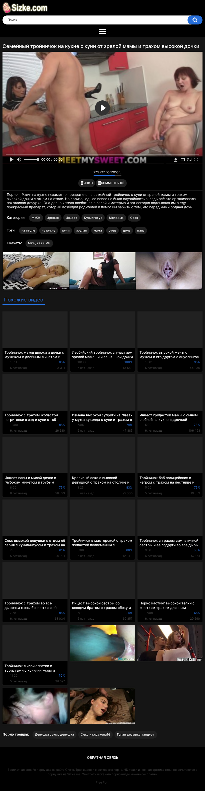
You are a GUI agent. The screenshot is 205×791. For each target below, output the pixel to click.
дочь (126, 230)
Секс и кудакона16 (95, 734)
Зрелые (53, 218)
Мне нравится (81, 173)
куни (66, 230)
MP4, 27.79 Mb (39, 243)
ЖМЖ (36, 218)
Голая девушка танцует (135, 734)
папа (140, 230)
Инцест (72, 218)
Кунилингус (93, 218)
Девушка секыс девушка (54, 734)
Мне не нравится (88, 173)
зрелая (81, 230)
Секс (134, 218)
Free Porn (102, 782)
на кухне (48, 230)
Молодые (116, 218)
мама (98, 230)
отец (112, 230)
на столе (28, 230)
